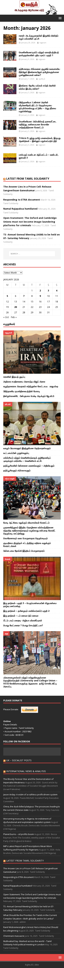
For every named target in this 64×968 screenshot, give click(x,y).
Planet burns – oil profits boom (18, 834)
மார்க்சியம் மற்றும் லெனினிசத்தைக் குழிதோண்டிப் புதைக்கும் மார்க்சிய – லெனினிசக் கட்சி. (27, 459)
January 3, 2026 (27, 131)
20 (15, 307)
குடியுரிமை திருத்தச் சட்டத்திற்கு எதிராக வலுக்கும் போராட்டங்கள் (27, 544)
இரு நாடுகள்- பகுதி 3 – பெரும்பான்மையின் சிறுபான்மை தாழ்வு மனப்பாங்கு (30, 605)
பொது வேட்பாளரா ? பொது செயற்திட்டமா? (23, 625)
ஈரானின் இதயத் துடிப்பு (14, 376)
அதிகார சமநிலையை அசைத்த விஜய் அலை (24, 381)
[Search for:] (32, 253)
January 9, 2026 (27, 59)
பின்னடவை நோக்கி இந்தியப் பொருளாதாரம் (24, 550)
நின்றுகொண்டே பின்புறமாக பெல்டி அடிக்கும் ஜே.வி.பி (29, 396)
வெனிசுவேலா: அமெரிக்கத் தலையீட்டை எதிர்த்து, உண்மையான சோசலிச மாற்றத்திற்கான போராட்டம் (37, 124)
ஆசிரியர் (41, 79)
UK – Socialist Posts (19, 760)
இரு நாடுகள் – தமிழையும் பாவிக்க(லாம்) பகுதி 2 (26, 610)
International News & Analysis (26, 771)
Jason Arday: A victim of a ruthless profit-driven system (30, 794)
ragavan (42, 42)
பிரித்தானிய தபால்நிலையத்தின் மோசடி (22, 391)
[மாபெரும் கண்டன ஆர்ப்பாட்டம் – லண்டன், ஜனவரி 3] (9, 158)
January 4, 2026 (27, 115)
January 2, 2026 (27, 161)
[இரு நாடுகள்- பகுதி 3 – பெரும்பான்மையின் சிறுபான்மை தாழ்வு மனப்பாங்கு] (32, 578)
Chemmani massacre (13, 935)
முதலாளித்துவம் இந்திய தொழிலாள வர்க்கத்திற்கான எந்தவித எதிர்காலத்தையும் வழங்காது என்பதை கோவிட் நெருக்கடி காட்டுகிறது (29, 530)
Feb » (14, 317)
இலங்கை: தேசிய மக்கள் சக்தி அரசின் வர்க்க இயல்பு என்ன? (37, 87)
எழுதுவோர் (9, 324)
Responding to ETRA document (21, 199)
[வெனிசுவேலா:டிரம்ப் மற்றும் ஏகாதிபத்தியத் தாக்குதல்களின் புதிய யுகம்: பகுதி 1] (9, 56)
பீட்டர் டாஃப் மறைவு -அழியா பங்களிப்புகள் (22, 620)
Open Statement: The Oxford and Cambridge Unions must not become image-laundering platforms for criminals (30, 221)
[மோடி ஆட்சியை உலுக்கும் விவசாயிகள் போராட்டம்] (32, 498)
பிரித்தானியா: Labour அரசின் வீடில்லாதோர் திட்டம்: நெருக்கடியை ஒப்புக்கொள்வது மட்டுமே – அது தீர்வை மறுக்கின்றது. (37, 107)
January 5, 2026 (27, 92)
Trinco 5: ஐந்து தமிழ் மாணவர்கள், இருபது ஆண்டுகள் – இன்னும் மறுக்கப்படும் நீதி (40, 139)
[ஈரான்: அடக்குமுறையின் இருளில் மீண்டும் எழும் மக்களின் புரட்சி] (9, 39)
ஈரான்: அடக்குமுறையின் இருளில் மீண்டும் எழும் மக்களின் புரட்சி (38, 37)
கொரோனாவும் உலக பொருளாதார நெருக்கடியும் (25, 538)
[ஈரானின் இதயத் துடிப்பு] (32, 352)
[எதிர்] (32, 12)
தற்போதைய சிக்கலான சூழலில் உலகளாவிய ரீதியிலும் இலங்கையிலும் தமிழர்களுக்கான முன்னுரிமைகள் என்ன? (39, 71)
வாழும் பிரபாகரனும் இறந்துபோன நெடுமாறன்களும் (27, 448)
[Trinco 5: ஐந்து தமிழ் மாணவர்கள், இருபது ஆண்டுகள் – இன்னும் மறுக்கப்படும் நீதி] (9, 142)
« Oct (6, 317)
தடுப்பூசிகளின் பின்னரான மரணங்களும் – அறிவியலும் (28, 465)
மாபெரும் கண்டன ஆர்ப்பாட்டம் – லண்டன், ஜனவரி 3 (38, 156)
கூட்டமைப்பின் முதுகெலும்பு (16, 453)
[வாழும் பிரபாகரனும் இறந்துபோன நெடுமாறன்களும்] (32, 423)
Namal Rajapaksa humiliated (20, 208)
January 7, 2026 (27, 79)
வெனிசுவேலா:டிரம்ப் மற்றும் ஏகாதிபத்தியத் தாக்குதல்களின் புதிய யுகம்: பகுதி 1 (39, 54)
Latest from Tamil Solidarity (27, 178)
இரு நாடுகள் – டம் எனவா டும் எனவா (20, 615)
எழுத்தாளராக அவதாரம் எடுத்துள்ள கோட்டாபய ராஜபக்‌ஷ (30, 386)
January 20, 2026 (28, 42)
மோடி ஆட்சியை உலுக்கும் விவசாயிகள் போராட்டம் (26, 522)
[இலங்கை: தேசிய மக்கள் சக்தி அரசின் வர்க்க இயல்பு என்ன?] (9, 89)
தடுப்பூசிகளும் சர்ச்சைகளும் (17, 470)
